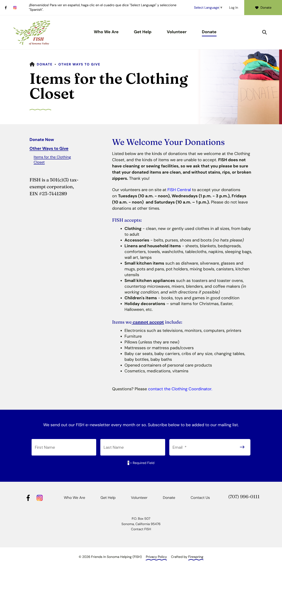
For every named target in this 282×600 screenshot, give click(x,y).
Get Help (143, 32)
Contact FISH (141, 529)
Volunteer (177, 32)
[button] (264, 32)
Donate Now (42, 139)
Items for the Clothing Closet (52, 160)
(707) (234, 496)
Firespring (195, 557)
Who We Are (106, 32)
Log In (233, 7)
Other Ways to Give (79, 64)
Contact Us (200, 497)
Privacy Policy (156, 557)
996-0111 (249, 496)
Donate (266, 7)
